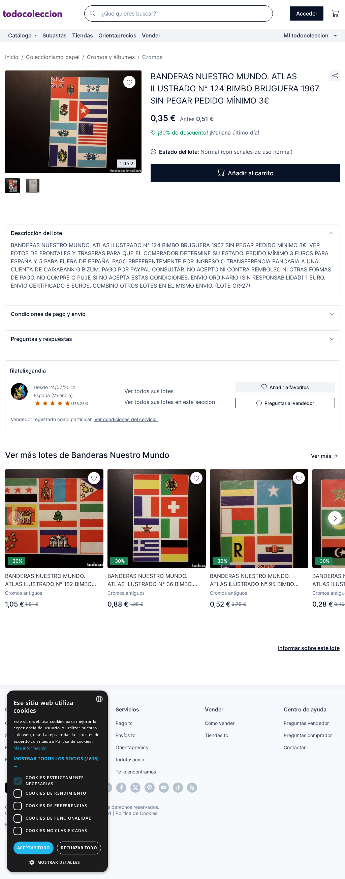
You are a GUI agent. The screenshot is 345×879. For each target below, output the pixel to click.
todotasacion (130, 759)
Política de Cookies (136, 813)
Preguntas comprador (308, 735)
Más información (30, 748)
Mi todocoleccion (306, 35)
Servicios (127, 709)
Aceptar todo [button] (33, 848)
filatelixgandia (28, 370)
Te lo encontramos (136, 771)
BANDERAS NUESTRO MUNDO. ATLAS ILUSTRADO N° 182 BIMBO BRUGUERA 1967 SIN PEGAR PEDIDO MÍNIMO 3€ (52, 580)
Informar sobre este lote (309, 648)
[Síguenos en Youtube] (164, 788)
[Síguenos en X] (135, 788)
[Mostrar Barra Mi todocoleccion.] (335, 35)
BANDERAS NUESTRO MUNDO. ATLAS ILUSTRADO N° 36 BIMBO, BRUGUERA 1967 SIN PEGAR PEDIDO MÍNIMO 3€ (154, 580)
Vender (151, 35)
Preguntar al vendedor (289, 403)
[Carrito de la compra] (336, 13)
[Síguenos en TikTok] (178, 788)
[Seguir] (129, 82)
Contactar (295, 747)
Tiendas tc (216, 735)
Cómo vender (219, 723)
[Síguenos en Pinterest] (150, 788)
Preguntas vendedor (306, 723)
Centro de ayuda (305, 709)
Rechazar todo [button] (79, 848)
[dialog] (57, 781)
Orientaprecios (117, 35)
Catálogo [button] (20, 35)
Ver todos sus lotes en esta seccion (169, 402)
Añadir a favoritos (289, 387)
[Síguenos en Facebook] (121, 788)
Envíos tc (125, 735)
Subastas (54, 35)
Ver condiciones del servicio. (126, 419)
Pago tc (124, 723)
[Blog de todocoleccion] (192, 788)
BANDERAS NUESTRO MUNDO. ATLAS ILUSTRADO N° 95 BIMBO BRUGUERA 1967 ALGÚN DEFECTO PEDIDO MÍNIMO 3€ (255, 580)
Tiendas (82, 35)
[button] (172, 233)
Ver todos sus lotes (149, 391)
